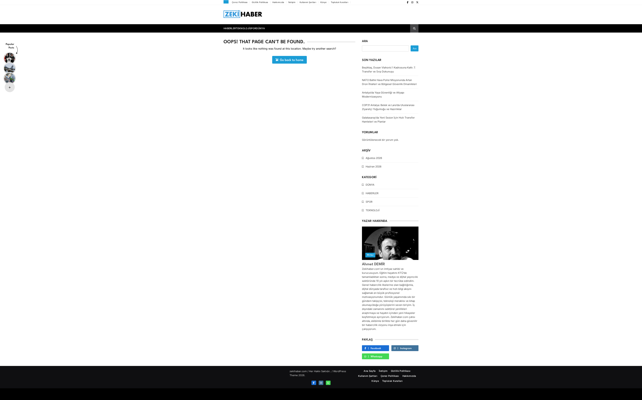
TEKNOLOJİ (243, 28)
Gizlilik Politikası (260, 2)
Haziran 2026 (373, 166)
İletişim (291, 2)
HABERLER (230, 28)
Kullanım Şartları (308, 2)
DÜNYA (260, 28)
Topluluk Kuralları (339, 2)
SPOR (253, 28)
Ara (365, 41)
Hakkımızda (278, 2)
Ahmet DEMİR (373, 264)
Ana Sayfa (370, 370)
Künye (323, 2)
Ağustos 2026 (374, 158)
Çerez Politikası (240, 2)
